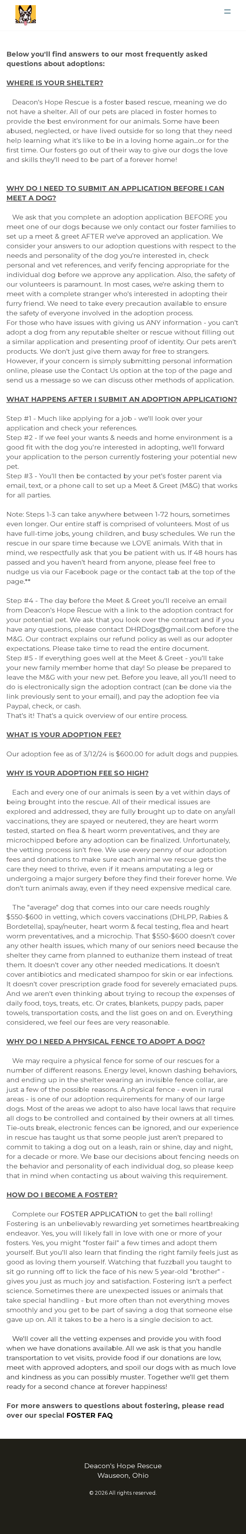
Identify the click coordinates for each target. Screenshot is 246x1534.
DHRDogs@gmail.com (164, 629)
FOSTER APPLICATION (99, 1214)
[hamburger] (227, 11)
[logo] (25, 15)
